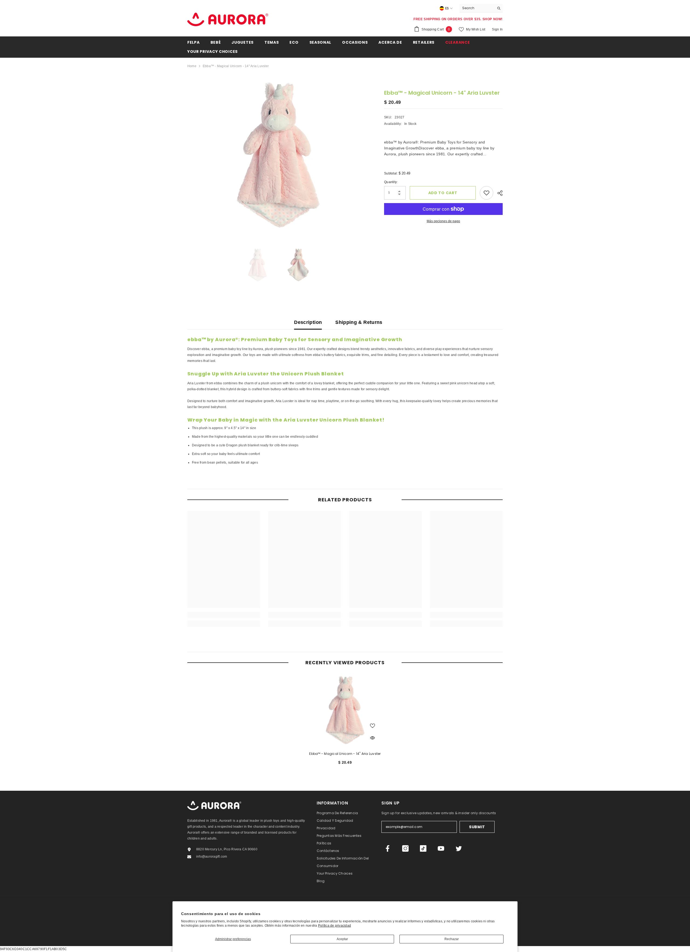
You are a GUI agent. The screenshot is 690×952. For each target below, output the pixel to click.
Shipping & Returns (358, 322)
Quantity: (391, 182)
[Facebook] (387, 848)
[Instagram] (405, 848)
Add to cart (442, 193)
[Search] (481, 8)
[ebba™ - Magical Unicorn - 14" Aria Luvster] (345, 710)
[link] (223, 615)
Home (191, 66)
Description (308, 322)
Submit (477, 827)
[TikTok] (423, 848)
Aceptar (342, 939)
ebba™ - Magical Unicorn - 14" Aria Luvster (345, 753)
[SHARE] (498, 193)
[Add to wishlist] (486, 193)
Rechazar (451, 939)
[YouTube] (441, 848)
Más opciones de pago (443, 221)
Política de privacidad (334, 925)
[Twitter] (459, 848)
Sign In (497, 29)
